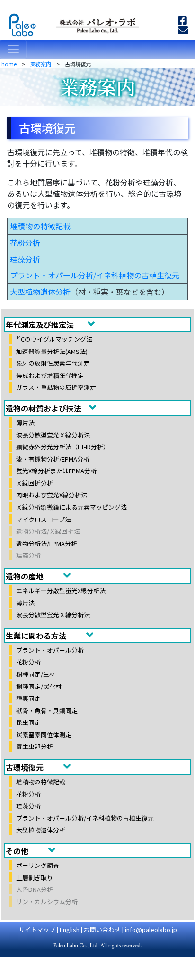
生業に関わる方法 (36, 635)
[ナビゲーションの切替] (13, 49)
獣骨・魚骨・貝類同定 (47, 709)
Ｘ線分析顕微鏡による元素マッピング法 (71, 507)
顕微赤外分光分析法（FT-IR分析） (62, 446)
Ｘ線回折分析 (34, 482)
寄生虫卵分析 (34, 746)
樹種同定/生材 (35, 674)
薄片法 (25, 422)
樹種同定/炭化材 (39, 685)
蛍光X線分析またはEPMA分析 (56, 470)
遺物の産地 (25, 576)
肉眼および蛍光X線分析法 (51, 494)
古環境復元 (25, 767)
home (9, 63)
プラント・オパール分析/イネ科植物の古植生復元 (94, 275)
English (70, 929)
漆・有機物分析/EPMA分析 (52, 458)
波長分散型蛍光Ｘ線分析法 (53, 434)
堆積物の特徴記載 (40, 226)
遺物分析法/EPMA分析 (46, 542)
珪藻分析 (25, 259)
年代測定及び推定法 (40, 324)
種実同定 (28, 698)
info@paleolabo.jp (151, 929)
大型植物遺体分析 (40, 291)
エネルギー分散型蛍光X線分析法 (61, 590)
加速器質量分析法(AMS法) (52, 350)
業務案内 (40, 63)
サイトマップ (36, 929)
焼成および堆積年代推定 (50, 374)
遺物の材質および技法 (43, 408)
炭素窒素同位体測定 (43, 734)
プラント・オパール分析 (50, 650)
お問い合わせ (102, 929)
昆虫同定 (28, 722)
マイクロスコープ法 (43, 518)
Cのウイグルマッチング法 (54, 339)
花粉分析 (25, 242)
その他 (17, 850)
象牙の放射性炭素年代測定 (53, 363)
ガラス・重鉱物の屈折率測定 (56, 387)
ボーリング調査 (37, 865)
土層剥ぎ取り (34, 877)
